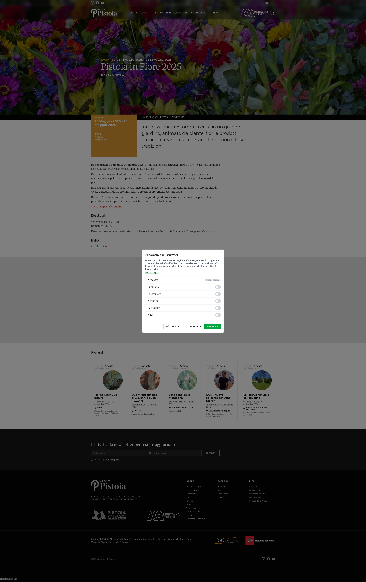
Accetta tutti (212, 326)
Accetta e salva (193, 326)
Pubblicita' (154, 308)
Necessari (153, 279)
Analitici (153, 301)
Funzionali (154, 286)
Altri (150, 315)
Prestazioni (154, 294)
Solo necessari (173, 326)
